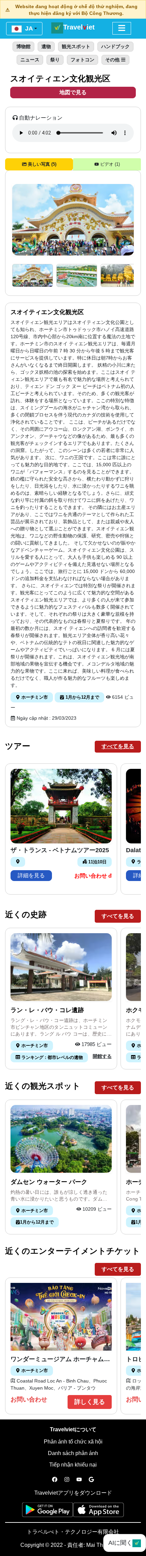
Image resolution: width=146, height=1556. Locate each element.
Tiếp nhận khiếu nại (73, 1465)
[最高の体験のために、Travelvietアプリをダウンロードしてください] (47, 1512)
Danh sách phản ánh (73, 1453)
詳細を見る (31, 875)
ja (28, 28)
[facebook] (54, 1480)
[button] (32, 275)
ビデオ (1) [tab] (109, 164)
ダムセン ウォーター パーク (49, 1182)
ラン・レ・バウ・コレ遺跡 (47, 1010)
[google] (91, 1480)
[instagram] (67, 1480)
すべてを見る (118, 746)
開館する (102, 1056)
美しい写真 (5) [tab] (41, 164)
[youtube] (79, 1480)
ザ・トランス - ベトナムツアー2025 (60, 850)
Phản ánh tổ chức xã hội (73, 1442)
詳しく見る (89, 1401)
